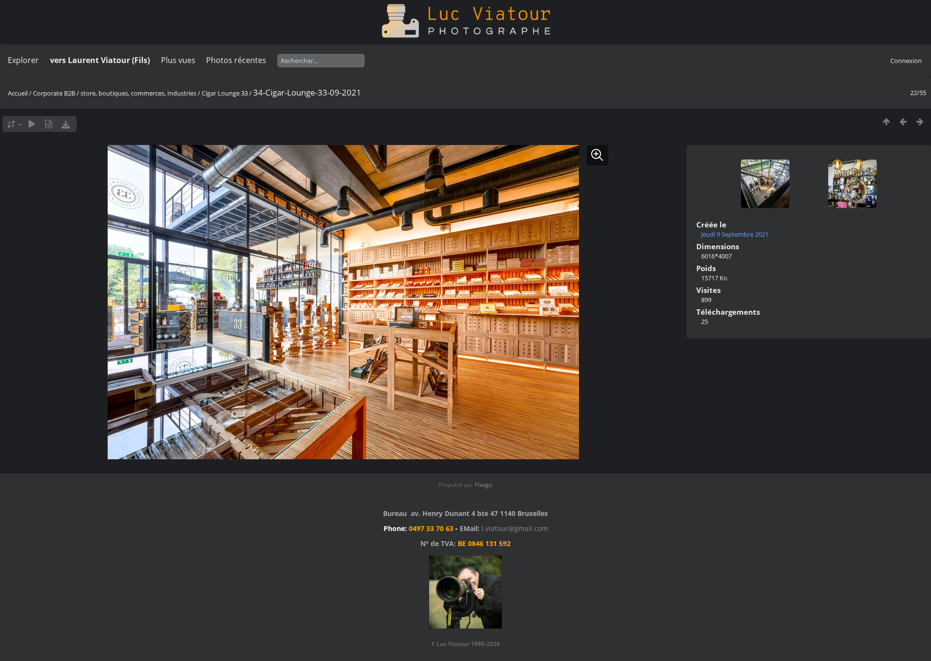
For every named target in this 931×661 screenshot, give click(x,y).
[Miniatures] (886, 121)
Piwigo (483, 485)
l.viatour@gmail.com (515, 528)
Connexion (906, 60)
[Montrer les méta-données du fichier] (48, 123)
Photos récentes (236, 60)
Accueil (18, 93)
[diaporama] (31, 123)
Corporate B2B (54, 93)
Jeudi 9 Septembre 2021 (735, 234)
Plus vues (178, 60)
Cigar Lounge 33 (225, 93)
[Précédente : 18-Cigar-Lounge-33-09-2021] (903, 121)
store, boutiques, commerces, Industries (138, 93)
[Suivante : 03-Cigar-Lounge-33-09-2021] (920, 121)
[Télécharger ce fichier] (65, 123)
